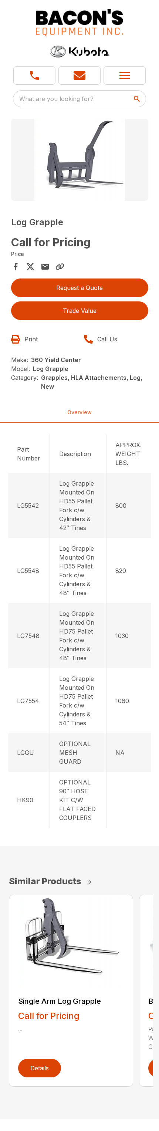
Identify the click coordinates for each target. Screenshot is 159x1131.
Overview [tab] (79, 412)
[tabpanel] (79, 161)
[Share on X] (30, 266)
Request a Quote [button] (79, 287)
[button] (34, 75)
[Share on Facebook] (15, 266)
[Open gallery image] (79, 160)
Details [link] (39, 1068)
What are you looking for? (56, 98)
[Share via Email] (45, 266)
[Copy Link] (59, 266)
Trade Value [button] (80, 310)
